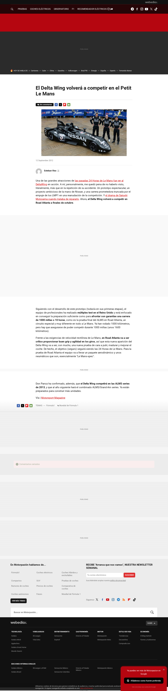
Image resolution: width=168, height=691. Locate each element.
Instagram (141, 9)
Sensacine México (61, 668)
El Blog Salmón (145, 636)
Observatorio (61, 9)
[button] (51, 170)
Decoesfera (123, 640)
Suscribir (129, 575)
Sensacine (58, 636)
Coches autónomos (20, 594)
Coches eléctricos (44, 572)
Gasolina (61, 71)
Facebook (137, 9)
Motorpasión (102, 636)
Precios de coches (44, 586)
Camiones (34, 71)
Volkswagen (72, 71)
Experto (112, 71)
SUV (38, 581)
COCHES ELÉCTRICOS (40, 9)
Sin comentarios (46, 105)
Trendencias (123, 636)
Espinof (57, 640)
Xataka (14, 636)
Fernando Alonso (125, 71)
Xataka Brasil (16, 672)
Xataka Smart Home (18, 647)
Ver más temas (18, 601)
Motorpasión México (104, 668)
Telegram (132, 9)
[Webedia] (151, 2)
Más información (86, 688)
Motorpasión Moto (104, 640)
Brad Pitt (84, 71)
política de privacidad (118, 581)
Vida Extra (36, 640)
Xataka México (16, 668)
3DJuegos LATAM (39, 668)
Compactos (16, 581)
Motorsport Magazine (53, 397)
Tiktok (156, 9)
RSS (124, 599)
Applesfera (15, 643)
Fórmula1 (50, 405)
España (103, 71)
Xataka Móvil (16, 640)
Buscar (152, 612)
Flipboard (64, 104)
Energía (94, 71)
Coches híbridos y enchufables (69, 574)
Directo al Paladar (82, 636)
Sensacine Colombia (62, 672)
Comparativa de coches (68, 587)
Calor (44, 71)
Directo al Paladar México (82, 669)
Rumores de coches (20, 586)
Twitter (151, 9)
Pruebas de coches (70, 581)
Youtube (146, 9)
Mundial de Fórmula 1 (68, 405)
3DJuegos (36, 636)
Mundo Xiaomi (16, 651)
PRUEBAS (22, 9)
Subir (149, 623)
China (52, 71)
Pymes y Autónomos (148, 640)
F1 (73, 9)
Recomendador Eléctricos (92, 9)
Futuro (39, 594)
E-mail (68, 104)
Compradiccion (124, 643)
